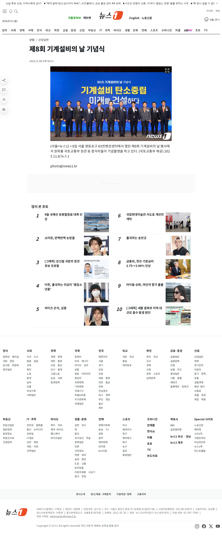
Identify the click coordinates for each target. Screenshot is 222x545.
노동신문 (147, 18)
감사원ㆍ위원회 (11, 365)
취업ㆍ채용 (200, 399)
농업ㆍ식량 (56, 378)
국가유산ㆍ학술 (83, 438)
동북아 (78, 356)
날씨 (29, 382)
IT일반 (30, 438)
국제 (77, 351)
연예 (101, 419)
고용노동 (55, 373)
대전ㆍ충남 (104, 382)
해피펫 (87, 18)
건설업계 (7, 442)
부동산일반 (8, 425)
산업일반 (198, 356)
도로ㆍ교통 (80, 463)
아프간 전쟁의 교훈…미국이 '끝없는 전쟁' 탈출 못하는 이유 (147, 3)
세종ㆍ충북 (104, 378)
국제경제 (79, 382)
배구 (124, 442)
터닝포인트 (200, 442)
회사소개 (80, 494)
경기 (101, 365)
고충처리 (141, 494)
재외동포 (126, 365)
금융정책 (174, 361)
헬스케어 (55, 433)
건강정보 (79, 450)
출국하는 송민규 (136, 238)
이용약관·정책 (124, 494)
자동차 (197, 369)
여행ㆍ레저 (80, 455)
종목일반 (126, 455)
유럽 (77, 369)
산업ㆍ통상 (56, 365)
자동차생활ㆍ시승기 (85, 472)
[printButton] (3, 109)
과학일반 (31, 450)
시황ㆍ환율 (176, 378)
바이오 (54, 419)
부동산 (7, 419)
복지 (29, 369)
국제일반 (79, 403)
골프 (124, 450)
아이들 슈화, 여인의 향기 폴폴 (144, 285)
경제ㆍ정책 (56, 356)
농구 (124, 446)
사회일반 (31, 395)
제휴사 (174, 419)
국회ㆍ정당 (8, 361)
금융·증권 (176, 351)
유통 (196, 378)
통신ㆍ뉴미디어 (35, 429)
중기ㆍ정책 (200, 373)
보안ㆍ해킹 (32, 442)
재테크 (173, 382)
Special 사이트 (203, 419)
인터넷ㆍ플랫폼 (35, 425)
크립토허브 (74, 18)
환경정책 (55, 382)
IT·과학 (31, 419)
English (134, 18)
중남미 (78, 378)
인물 (29, 386)
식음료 (197, 391)
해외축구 (126, 438)
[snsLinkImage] (197, 526)
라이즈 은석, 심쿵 (55, 308)
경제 (53, 351)
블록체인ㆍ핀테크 (179, 386)
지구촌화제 (80, 399)
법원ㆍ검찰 (32, 361)
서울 (101, 361)
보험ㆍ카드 (176, 369)
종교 (77, 433)
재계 (196, 361)
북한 (149, 351)
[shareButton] (3, 80)
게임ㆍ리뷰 (32, 446)
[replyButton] (3, 89)
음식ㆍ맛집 (80, 476)
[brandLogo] (111, 15)
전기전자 (198, 365)
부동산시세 (8, 438)
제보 (217, 10)
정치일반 (7, 369)
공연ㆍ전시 (80, 425)
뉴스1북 (198, 446)
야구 (124, 425)
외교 (125, 351)
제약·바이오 (57, 429)
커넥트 (209, 10)
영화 (101, 433)
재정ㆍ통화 (56, 361)
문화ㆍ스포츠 (153, 373)
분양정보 (7, 433)
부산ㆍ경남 (104, 399)
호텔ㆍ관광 (200, 395)
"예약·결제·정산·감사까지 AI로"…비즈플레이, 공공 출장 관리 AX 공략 (74, 3)
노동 (29, 373)
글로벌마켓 (176, 429)
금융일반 (174, 356)
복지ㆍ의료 (56, 425)
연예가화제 (104, 425)
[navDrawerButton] (4, 11)
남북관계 (150, 378)
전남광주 (103, 391)
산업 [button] (32, 40)
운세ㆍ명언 (80, 459)
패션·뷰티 (199, 386)
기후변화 (79, 386)
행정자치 (103, 356)
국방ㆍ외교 (128, 356)
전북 (101, 386)
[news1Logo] (16, 512)
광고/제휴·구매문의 (101, 494)
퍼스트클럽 (200, 450)
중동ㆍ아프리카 (83, 373)
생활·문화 (81, 419)
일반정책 (7, 429)
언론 (77, 446)
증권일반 (174, 373)
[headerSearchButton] (16, 11)
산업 (196, 351)
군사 (148, 361)
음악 (101, 438)
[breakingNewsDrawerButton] (10, 11)
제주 (101, 408)
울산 (101, 403)
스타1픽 (198, 433)
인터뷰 (102, 446)
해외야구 (126, 429)
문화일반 (79, 442)
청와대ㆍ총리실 (11, 356)
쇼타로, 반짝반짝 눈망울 (60, 238)
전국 (101, 351)
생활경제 (198, 382)
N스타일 (103, 450)
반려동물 (79, 467)
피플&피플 (80, 395)
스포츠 (126, 419)
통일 (124, 361)
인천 (101, 369)
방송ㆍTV (104, 429)
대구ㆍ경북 (104, 395)
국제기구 (79, 391)
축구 (124, 433)
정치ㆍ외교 (152, 356)
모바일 (30, 433)
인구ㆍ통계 (56, 369)
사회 (29, 351)
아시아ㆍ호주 (81, 365)
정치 (5, 351)
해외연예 (103, 442)
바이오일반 (56, 438)
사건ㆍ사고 (32, 356)
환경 (29, 378)
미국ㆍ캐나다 (81, 361)
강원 (101, 373)
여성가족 (31, 391)
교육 (29, 365)
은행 (172, 365)
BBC (172, 425)
